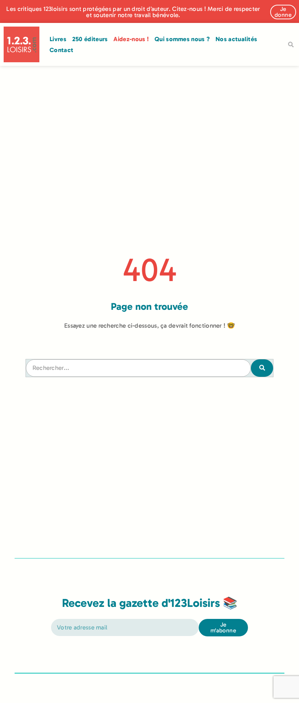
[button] (291, 45)
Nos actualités (236, 39)
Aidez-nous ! (131, 39)
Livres (58, 39)
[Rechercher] (262, 368)
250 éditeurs (90, 39)
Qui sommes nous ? (182, 39)
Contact (61, 50)
